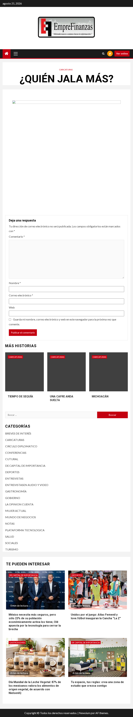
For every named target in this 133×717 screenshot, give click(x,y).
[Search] (103, 53)
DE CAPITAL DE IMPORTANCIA (25, 465)
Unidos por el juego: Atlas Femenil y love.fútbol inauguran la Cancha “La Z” (96, 616)
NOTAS (10, 523)
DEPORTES (12, 472)
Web (12, 307)
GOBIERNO (12, 497)
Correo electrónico (21, 295)
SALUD (9, 536)
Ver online (122, 53)
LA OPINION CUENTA (19, 504)
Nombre (15, 283)
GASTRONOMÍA (15, 491)
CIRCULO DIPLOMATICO (21, 446)
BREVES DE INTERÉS (18, 433)
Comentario (17, 236)
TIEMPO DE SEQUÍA (20, 396)
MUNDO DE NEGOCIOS (20, 517)
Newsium (84, 713)
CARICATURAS (66, 69)
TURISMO (11, 549)
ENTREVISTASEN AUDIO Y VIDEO (26, 484)
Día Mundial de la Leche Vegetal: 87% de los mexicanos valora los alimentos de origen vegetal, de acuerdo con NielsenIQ (35, 687)
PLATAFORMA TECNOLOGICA (25, 530)
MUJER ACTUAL (15, 510)
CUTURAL (11, 459)
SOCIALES (11, 543)
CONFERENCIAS (15, 452)
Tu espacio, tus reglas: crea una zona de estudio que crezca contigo (97, 683)
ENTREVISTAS (14, 478)
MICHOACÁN (100, 396)
